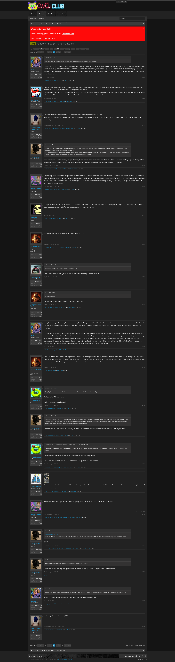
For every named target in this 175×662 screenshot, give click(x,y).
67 (54, 52)
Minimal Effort (61, 128)
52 (41, 493)
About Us (62, 14)
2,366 (40, 196)
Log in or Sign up (121, 1)
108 (65, 52)
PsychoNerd (57, 189)
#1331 (143, 367)
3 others (67, 218)
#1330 (143, 346)
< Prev (39, 52)
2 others (69, 101)
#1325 (143, 186)
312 (41, 283)
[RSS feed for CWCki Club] (145, 656)
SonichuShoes (57, 247)
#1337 (143, 545)
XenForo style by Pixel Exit (65, 659)
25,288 (40, 136)
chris (42, 48)
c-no (46, 101)
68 (57, 52)
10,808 (40, 76)
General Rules (68, 33)
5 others (73, 491)
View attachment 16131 (51, 534)
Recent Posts (41, 18)
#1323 (143, 125)
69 (59, 52)
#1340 (143, 626)
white (82, 48)
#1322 (143, 98)
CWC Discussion (40, 46)
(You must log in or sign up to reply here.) (135, 645)
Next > (69, 52)
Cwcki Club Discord (46, 38)
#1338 (143, 572)
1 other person (74, 168)
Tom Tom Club (61, 101)
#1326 (143, 215)
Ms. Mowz (67, 80)
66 (51, 52)
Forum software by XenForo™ (43, 659)
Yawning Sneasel (54, 46)
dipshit (57, 48)
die (52, 48)
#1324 (143, 165)
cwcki (47, 48)
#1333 (143, 432)
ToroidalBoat (35, 400)
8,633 (40, 225)
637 (41, 165)
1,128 (40, 256)
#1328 (143, 277)
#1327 (143, 244)
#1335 (143, 488)
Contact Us (130, 656)
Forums (41, 14)
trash (73, 48)
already (36, 48)
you (88, 48)
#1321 (143, 77)
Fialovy (33, 70)
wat (78, 48)
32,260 (40, 406)
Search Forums (33, 18)
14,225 (40, 106)
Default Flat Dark (36, 656)
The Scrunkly (35, 157)
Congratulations (49, 80)
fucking (68, 48)
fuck (62, 48)
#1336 (143, 514)
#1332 (143, 405)
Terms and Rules (142, 659)
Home (33, 14)
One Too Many (57, 168)
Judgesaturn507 (58, 80)
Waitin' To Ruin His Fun (51, 128)
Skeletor (33, 217)
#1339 (143, 601)
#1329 (143, 304)
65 (48, 52)
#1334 (143, 464)
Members (51, 14)
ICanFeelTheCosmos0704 (35, 128)
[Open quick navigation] (143, 23)
